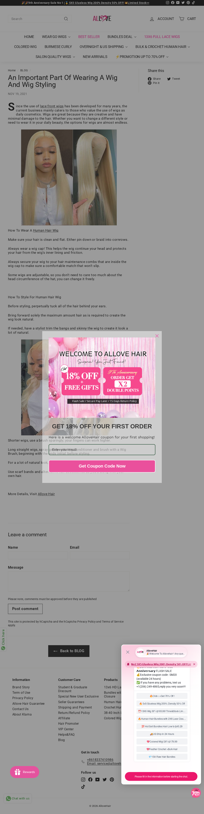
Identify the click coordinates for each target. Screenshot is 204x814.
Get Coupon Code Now (102, 466)
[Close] (157, 336)
